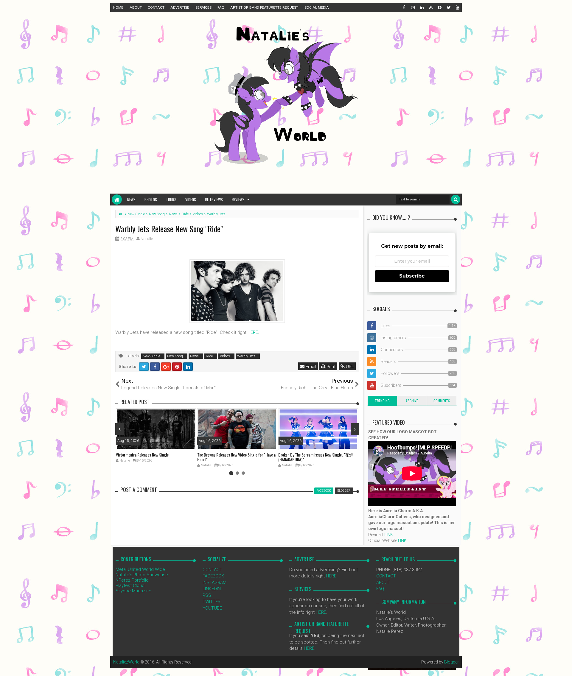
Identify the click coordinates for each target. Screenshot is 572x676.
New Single (151, 356)
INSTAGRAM (214, 582)
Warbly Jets (246, 356)
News (131, 200)
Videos (190, 200)
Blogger (451, 662)
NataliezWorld (126, 662)
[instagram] (412, 7)
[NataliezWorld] (117, 199)
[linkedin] (421, 7)
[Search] (455, 199)
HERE (253, 332)
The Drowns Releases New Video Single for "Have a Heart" (236, 457)
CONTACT (156, 7)
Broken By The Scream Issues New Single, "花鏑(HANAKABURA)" (315, 457)
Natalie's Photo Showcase (142, 574)
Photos (150, 200)
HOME (118, 7)
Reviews (238, 200)
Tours (171, 200)
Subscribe (412, 276)
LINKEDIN (212, 588)
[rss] (430, 7)
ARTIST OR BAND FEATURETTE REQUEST (264, 7)
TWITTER (211, 601)
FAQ (220, 7)
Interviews (214, 200)
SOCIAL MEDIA (316, 7)
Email (310, 366)
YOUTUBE (212, 608)
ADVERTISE (179, 7)
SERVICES (203, 7)
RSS (207, 595)
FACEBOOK (213, 576)
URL (349, 366)
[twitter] (448, 7)
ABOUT (136, 7)
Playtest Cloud (130, 585)
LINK (388, 534)
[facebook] (403, 7)
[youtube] (457, 7)
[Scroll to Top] (565, 666)
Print (330, 366)
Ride (209, 356)
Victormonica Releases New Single (142, 454)
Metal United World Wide (140, 569)
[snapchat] (439, 7)
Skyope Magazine (133, 591)
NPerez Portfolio (132, 580)
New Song (175, 356)
